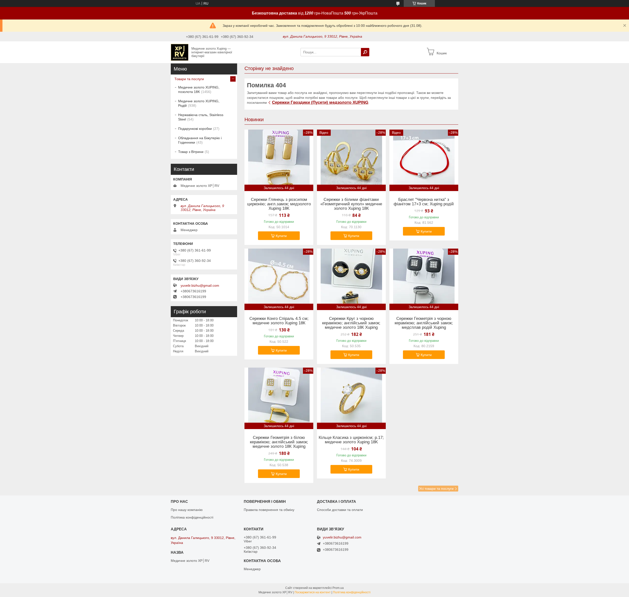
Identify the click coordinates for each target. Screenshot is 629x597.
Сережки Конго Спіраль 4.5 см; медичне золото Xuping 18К (279, 320)
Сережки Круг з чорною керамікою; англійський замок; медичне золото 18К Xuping (351, 323)
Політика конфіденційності (192, 517)
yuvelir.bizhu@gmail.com (200, 285)
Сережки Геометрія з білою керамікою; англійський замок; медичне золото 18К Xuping (279, 442)
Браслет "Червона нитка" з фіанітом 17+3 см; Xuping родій (424, 201)
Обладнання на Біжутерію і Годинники (200, 140)
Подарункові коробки (195, 129)
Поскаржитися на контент (313, 592)
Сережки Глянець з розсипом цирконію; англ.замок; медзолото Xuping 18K (279, 204)
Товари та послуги (189, 79)
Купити (281, 236)
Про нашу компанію (187, 510)
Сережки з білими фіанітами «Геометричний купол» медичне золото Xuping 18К (351, 204)
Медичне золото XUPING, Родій (198, 103)
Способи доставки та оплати (340, 510)
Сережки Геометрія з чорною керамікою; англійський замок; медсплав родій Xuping (424, 323)
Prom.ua (338, 588)
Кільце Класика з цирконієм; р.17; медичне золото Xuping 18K (351, 439)
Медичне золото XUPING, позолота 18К (198, 89)
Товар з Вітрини (190, 152)
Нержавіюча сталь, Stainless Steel (200, 117)
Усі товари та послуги (436, 489)
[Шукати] (365, 52)
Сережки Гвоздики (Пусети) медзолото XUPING (320, 102)
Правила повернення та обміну (269, 510)
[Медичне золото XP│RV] (179, 52)
